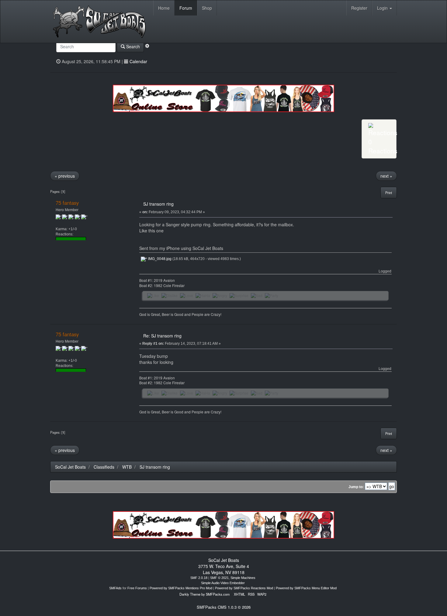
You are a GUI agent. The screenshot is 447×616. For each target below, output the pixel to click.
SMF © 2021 (219, 578)
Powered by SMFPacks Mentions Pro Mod (181, 588)
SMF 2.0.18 (198, 578)
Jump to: (356, 487)
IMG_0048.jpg (159, 259)
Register (359, 8)
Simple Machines (242, 578)
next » (386, 176)
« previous (65, 176)
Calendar (138, 61)
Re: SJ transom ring (162, 336)
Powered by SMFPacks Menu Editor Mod (306, 588)
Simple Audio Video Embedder (223, 583)
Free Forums (137, 588)
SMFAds (115, 588)
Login (383, 8)
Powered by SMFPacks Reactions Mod (244, 588)
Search (132, 46)
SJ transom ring (158, 204)
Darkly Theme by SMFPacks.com (204, 594)
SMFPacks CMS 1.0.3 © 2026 (224, 607)
